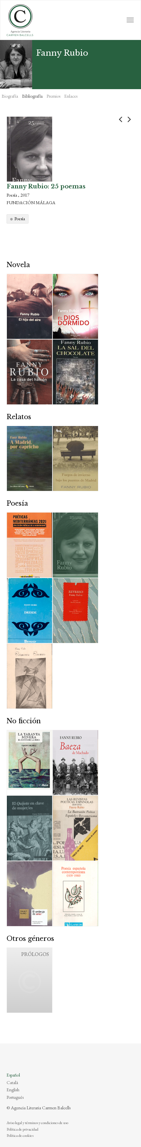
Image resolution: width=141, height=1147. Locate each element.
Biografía (10, 96)
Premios (53, 96)
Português (15, 1097)
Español (13, 1075)
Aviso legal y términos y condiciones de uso (37, 1122)
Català (12, 1082)
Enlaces (70, 96)
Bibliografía (32, 96)
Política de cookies (20, 1135)
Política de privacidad (22, 1129)
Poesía (19, 219)
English (13, 1090)
